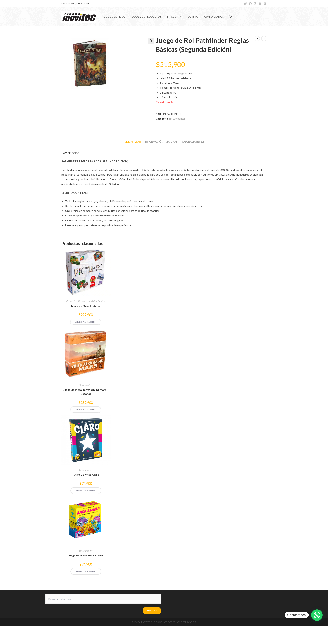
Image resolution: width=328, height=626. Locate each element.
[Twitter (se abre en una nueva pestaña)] (245, 3)
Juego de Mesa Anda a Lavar (85, 555)
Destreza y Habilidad (87, 301)
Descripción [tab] (132, 141)
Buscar (152, 610)
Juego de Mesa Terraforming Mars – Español (85, 391)
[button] (151, 41)
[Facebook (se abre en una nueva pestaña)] (250, 3)
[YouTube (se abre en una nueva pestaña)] (260, 3)
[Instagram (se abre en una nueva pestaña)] (255, 3)
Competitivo (71, 301)
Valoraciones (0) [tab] (193, 141)
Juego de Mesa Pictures (86, 305)
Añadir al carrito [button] (85, 321)
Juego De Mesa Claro (86, 474)
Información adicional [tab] (161, 141)
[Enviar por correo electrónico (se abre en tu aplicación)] (264, 3)
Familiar (101, 301)
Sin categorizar (177, 118)
